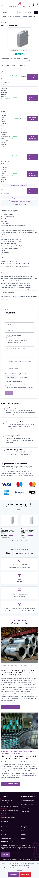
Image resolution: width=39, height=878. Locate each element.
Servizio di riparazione (28, 808)
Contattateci (25, 831)
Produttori (4, 797)
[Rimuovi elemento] (21, 342)
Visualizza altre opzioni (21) (20, 185)
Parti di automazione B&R (9, 810)
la (21, 868)
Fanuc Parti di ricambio (8, 814)
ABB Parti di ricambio (8, 817)
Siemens (17, 16)
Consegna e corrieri (27, 801)
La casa (3, 16)
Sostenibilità (25, 812)
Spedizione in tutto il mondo (20, 201)
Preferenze (25, 875)
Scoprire (4, 827)
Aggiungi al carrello (32, 77)
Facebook (24, 838)
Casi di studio (5, 831)
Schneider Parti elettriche (9, 806)
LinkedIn (23, 834)
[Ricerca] (36, 12)
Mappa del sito (6, 838)
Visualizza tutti (6, 821)
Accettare (13, 875)
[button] (12, 540)
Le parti (10, 16)
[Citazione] (32, 5)
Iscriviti (5, 855)
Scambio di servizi (27, 804)
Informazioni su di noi (28, 797)
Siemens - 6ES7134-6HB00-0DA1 (18, 340)
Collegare (24, 827)
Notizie (3, 834)
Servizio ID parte (20, 204)
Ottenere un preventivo (32, 98)
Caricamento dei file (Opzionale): (16, 374)
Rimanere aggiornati (8, 841)
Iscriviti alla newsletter (14, 382)
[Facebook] (18, 582)
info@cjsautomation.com (19, 594)
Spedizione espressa (21, 198)
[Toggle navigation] (2, 5)
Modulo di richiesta (19, 596)
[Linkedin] (21, 582)
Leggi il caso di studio (11, 707)
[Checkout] (36, 5)
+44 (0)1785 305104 (22, 565)
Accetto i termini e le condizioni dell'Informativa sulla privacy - (20, 386)
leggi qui (30, 387)
